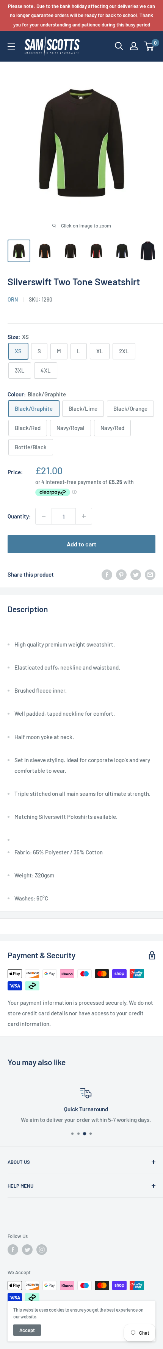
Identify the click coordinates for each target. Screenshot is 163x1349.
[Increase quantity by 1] (84, 516)
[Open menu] (11, 46)
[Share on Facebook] (107, 574)
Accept (27, 1330)
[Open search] (119, 46)
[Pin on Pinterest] (121, 574)
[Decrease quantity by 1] (44, 516)
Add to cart (81, 544)
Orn (13, 299)
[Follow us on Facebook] (13, 1249)
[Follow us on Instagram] (41, 1249)
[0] (149, 46)
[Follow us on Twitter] (27, 1249)
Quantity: (19, 516)
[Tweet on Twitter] (135, 574)
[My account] (134, 46)
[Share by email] (150, 574)
